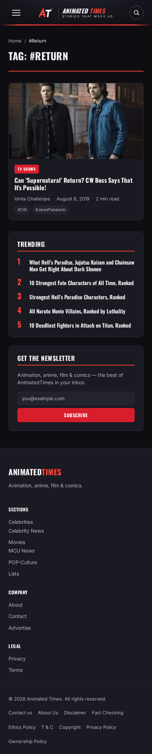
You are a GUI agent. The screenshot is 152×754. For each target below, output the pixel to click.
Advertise (19, 628)
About (15, 605)
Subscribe (76, 415)
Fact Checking (107, 712)
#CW (22, 209)
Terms (15, 670)
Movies (16, 542)
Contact (17, 616)
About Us (48, 712)
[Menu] (16, 13)
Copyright (70, 727)
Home (15, 41)
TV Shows (27, 169)
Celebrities (20, 522)
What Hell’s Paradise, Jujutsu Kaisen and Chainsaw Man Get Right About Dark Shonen (81, 265)
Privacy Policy (101, 727)
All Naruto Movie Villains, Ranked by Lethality (77, 311)
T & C (47, 727)
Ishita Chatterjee (32, 199)
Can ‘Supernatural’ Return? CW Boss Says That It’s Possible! (73, 184)
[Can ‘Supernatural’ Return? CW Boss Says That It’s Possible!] (76, 121)
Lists (13, 574)
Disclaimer (75, 712)
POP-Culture (22, 562)
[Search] (136, 13)
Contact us (20, 712)
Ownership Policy (27, 741)
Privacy (17, 659)
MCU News (21, 551)
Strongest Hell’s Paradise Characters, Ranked (77, 297)
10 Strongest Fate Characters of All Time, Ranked (81, 282)
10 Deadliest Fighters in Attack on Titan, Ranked (80, 325)
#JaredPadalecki (50, 209)
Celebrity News (26, 531)
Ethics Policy (22, 727)
